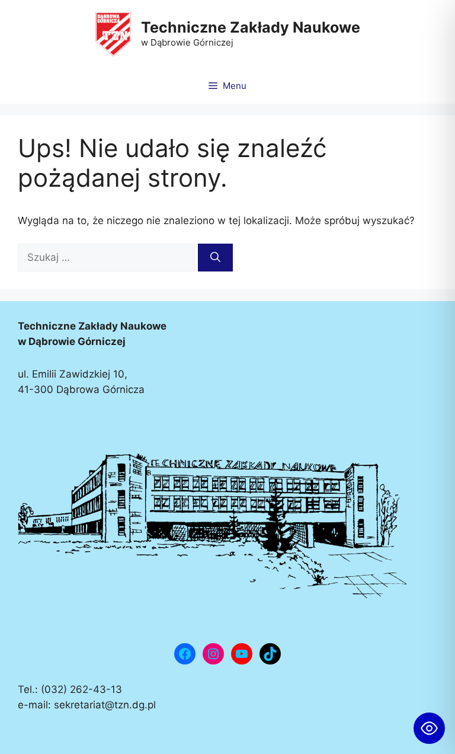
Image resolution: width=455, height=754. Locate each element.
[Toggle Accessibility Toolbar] (429, 728)
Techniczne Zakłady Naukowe (250, 27)
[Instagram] (213, 653)
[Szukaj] (215, 258)
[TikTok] (270, 653)
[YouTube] (241, 653)
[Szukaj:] (108, 257)
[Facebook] (185, 653)
